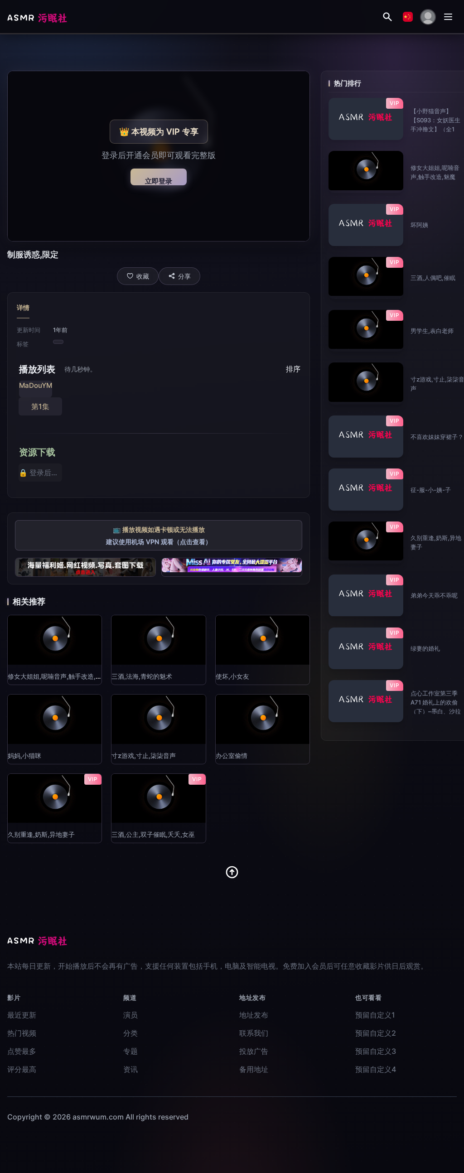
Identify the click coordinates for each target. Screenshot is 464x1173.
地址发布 (253, 1014)
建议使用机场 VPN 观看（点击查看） (159, 541)
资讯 (130, 1069)
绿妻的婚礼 (425, 648)
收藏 (142, 276)
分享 (184, 276)
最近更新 (21, 1014)
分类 (130, 1033)
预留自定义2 (375, 1033)
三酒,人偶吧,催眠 (433, 277)
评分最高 (21, 1069)
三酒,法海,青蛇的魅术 (141, 676)
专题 (130, 1051)
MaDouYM (35, 385)
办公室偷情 (231, 755)
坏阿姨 (419, 224)
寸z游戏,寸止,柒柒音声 (143, 755)
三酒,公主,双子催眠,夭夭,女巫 (153, 834)
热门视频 (21, 1033)
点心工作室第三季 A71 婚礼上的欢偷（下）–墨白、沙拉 (436, 702)
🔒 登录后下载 (40, 472)
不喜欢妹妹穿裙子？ (437, 436)
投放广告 (253, 1051)
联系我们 (253, 1033)
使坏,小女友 (232, 676)
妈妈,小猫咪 (24, 755)
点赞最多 (21, 1051)
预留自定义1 (375, 1014)
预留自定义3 (375, 1051)
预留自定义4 (375, 1069)
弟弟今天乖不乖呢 (434, 595)
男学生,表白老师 (432, 330)
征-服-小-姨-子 (431, 489)
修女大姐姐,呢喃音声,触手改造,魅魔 (58, 676)
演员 (130, 1014)
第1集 (40, 406)
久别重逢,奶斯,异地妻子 (41, 834)
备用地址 (253, 1069)
